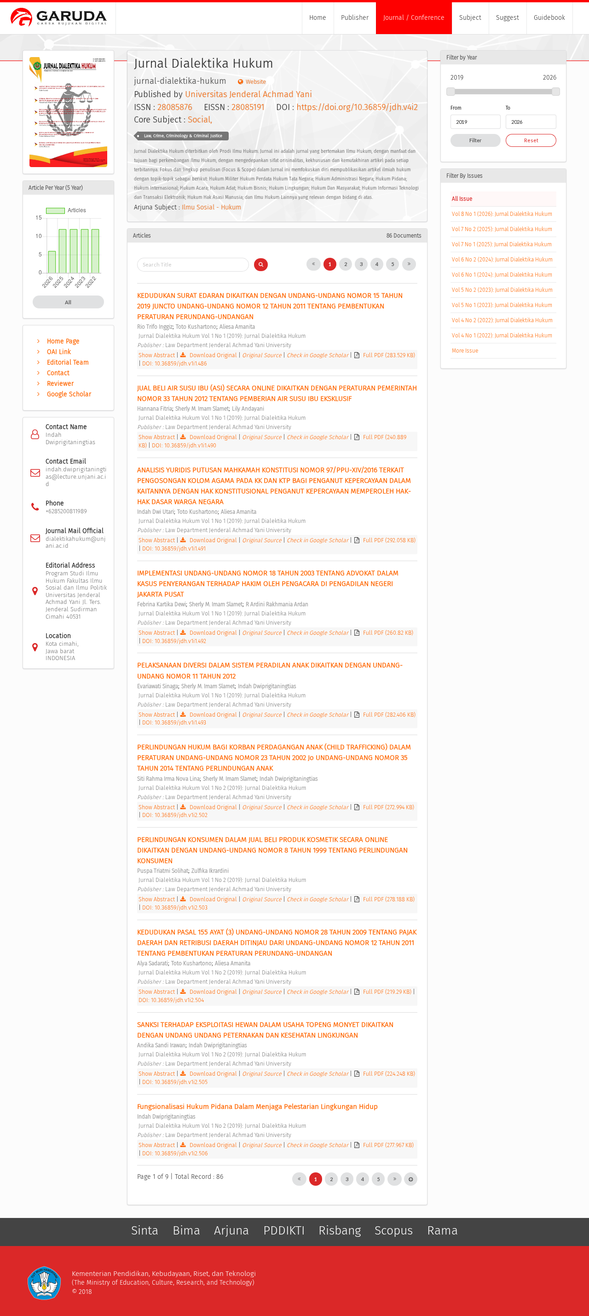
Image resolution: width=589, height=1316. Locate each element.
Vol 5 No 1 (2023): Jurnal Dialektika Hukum (502, 305)
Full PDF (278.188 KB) (389, 899)
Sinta (144, 1230)
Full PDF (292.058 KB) (389, 540)
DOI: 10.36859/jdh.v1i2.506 (175, 1153)
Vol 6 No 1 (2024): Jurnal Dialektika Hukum (502, 275)
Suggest (507, 18)
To (508, 108)
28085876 (174, 107)
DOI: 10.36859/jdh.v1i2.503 (175, 907)
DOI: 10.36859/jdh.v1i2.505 (175, 1081)
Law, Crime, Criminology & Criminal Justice (183, 135)
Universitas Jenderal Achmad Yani (248, 94)
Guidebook (549, 18)
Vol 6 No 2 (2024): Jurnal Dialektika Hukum (502, 259)
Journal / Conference (414, 18)
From (456, 108)
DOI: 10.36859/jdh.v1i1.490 (184, 445)
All (68, 302)
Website (256, 81)
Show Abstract (157, 355)
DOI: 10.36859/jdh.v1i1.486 (174, 363)
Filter (475, 140)
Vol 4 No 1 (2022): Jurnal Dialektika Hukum (502, 335)
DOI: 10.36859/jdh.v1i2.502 (175, 815)
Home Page (63, 341)
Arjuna (231, 1230)
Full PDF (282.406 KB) (389, 714)
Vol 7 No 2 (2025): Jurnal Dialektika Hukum (502, 229)
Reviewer (60, 384)
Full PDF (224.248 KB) (389, 1073)
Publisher (355, 18)
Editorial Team (68, 362)
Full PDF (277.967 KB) (388, 1145)
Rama (442, 1230)
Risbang (339, 1230)
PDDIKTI (284, 1230)
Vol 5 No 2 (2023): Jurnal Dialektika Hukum (502, 290)
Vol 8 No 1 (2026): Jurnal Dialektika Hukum (502, 214)
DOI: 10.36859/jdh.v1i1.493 (174, 722)
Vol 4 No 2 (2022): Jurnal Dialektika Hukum (502, 320)
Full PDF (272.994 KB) (388, 807)
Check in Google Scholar (318, 355)
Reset (531, 140)
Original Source (262, 355)
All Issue (462, 199)
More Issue (465, 351)
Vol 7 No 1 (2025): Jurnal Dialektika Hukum (502, 244)
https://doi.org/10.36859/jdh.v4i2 (357, 107)
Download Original (213, 355)
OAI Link (59, 352)
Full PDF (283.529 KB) (389, 355)
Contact (58, 373)
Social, (200, 120)
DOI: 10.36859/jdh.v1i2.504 (171, 1000)
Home (317, 18)
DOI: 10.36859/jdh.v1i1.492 (174, 641)
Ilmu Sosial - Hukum (211, 207)
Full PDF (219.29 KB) (388, 991)
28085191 (248, 107)
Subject (470, 18)
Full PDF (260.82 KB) (388, 632)
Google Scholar (69, 394)
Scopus (394, 1230)
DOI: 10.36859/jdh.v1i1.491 (174, 548)
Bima (186, 1230)
